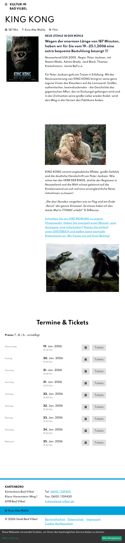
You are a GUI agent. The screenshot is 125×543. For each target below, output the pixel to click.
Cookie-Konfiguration (59, 523)
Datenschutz (76, 519)
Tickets (99, 347)
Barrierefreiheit (55, 519)
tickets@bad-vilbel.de (59, 501)
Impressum (93, 519)
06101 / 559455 (60, 491)
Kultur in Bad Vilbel (18, 6)
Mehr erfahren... (11, 538)
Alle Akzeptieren (111, 538)
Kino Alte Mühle (17, 510)
